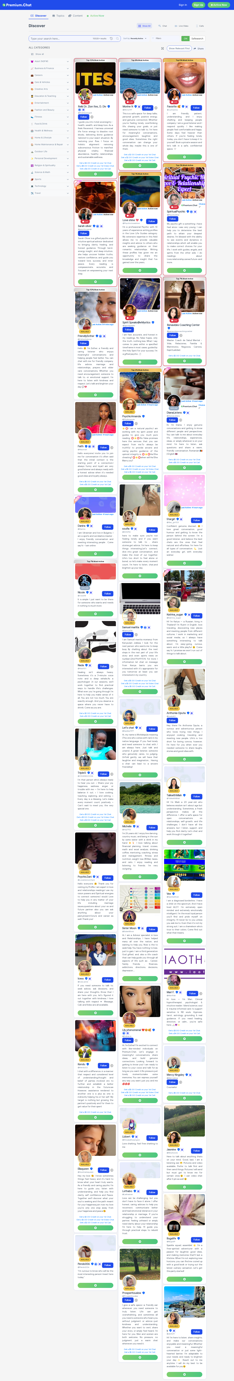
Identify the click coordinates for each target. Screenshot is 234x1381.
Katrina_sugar (175, 614)
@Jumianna (172, 110)
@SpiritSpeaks (129, 325)
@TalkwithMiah (173, 798)
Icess (81, 978)
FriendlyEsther (86, 336)
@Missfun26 (172, 1153)
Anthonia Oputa (176, 713)
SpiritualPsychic (176, 211)
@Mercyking (172, 1078)
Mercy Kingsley (176, 1074)
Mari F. (171, 992)
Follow (84, 117)
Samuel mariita (131, 627)
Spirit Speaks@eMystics (137, 322)
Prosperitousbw (132, 1293)
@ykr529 (170, 1334)
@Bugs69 (171, 1241)
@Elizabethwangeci (131, 1140)
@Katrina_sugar (174, 618)
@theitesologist (85, 113)
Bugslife (172, 1238)
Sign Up (198, 4)
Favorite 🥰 (174, 106)
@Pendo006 (83, 1267)
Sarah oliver (85, 226)
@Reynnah (82, 449)
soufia (126, 528)
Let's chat (128, 727)
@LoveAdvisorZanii (86, 880)
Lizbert (126, 1136)
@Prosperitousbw (130, 1296)
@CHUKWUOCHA (85, 776)
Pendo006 (84, 1264)
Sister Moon (129, 928)
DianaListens (174, 412)
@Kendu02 (83, 1067)
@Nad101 (82, 668)
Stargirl (171, 519)
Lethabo (127, 1191)
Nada (81, 665)
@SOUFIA (126, 532)
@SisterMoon (128, 931)
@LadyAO (171, 716)
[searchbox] (170, 38)
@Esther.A (126, 1036)
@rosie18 (82, 595)
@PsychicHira (173, 215)
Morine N (128, 106)
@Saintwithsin (173, 897)
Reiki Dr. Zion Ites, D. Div (92, 106)
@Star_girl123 (173, 522)
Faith (81, 446)
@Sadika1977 (128, 731)
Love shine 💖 (131, 220)
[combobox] (165, 38)
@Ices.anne (83, 982)
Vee (169, 893)
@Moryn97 (127, 110)
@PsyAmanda (128, 419)
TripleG (82, 772)
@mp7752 (126, 829)
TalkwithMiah (174, 795)
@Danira (81, 529)
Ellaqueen (83, 1168)
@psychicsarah (85, 229)
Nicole (81, 592)
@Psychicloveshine (131, 223)
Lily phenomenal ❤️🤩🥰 (137, 1030)
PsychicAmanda (132, 416)
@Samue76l (127, 630)
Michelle (127, 826)
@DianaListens (173, 416)
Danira (82, 525)
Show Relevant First (179, 48)
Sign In (183, 4)
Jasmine (172, 1149)
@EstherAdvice (84, 339)
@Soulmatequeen (85, 1172)
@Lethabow (127, 1194)
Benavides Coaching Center (183, 325)
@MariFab (171, 995)
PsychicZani (85, 876)
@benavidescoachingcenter (179, 331)
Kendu (82, 1064)
